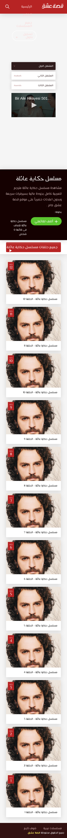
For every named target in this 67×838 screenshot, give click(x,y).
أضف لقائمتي (44, 221)
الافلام (27, 14)
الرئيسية (26, 6)
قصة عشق (34, 833)
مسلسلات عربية (52, 828)
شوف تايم (30, 828)
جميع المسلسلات (24, 24)
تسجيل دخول (28, 36)
